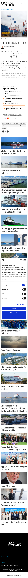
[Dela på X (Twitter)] (14, 56)
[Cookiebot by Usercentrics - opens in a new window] (20, 260)
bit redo (4, 133)
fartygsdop (15, 129)
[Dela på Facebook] (11, 56)
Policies (3, 568)
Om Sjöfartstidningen (6, 562)
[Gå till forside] (9, 4)
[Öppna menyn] (26, 4)
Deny (14, 317)
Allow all (14, 308)
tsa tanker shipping (6, 129)
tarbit (24, 131)
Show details (20, 304)
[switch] (24, 289)
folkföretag (22, 129)
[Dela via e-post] (16, 56)
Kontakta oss (4, 565)
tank (20, 131)
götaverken (5, 131)
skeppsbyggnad (13, 131)
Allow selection (14, 312)
